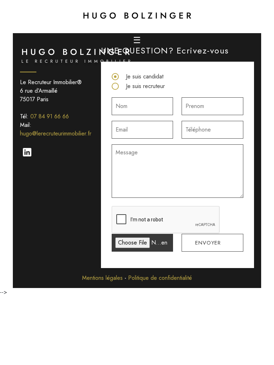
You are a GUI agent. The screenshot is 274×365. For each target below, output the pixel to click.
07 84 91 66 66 (49, 116)
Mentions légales (102, 278)
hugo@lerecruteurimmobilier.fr (55, 133)
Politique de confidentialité (160, 278)
